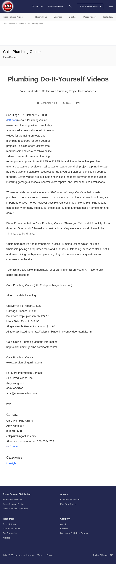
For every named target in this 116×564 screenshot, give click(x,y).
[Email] (78, 103)
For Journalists (10, 533)
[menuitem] (70, 6)
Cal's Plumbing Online (35, 24)
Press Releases (9, 24)
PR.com (12, 120)
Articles (6, 538)
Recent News (9, 524)
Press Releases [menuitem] (55, 6)
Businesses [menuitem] (37, 6)
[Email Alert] (38, 103)
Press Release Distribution (15, 508)
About (63, 524)
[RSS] (64, 103)
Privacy (50, 555)
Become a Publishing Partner (74, 533)
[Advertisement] (58, 35)
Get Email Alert (49, 103)
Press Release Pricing (13, 504)
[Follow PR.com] (110, 555)
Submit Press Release (90, 6)
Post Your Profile (68, 504)
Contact (14, 446)
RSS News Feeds (11, 528)
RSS (68, 103)
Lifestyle (21, 24)
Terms (40, 555)
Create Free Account (70, 499)
